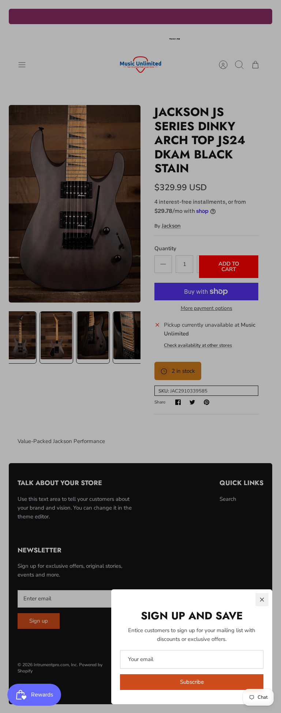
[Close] (262, 599)
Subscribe (192, 682)
